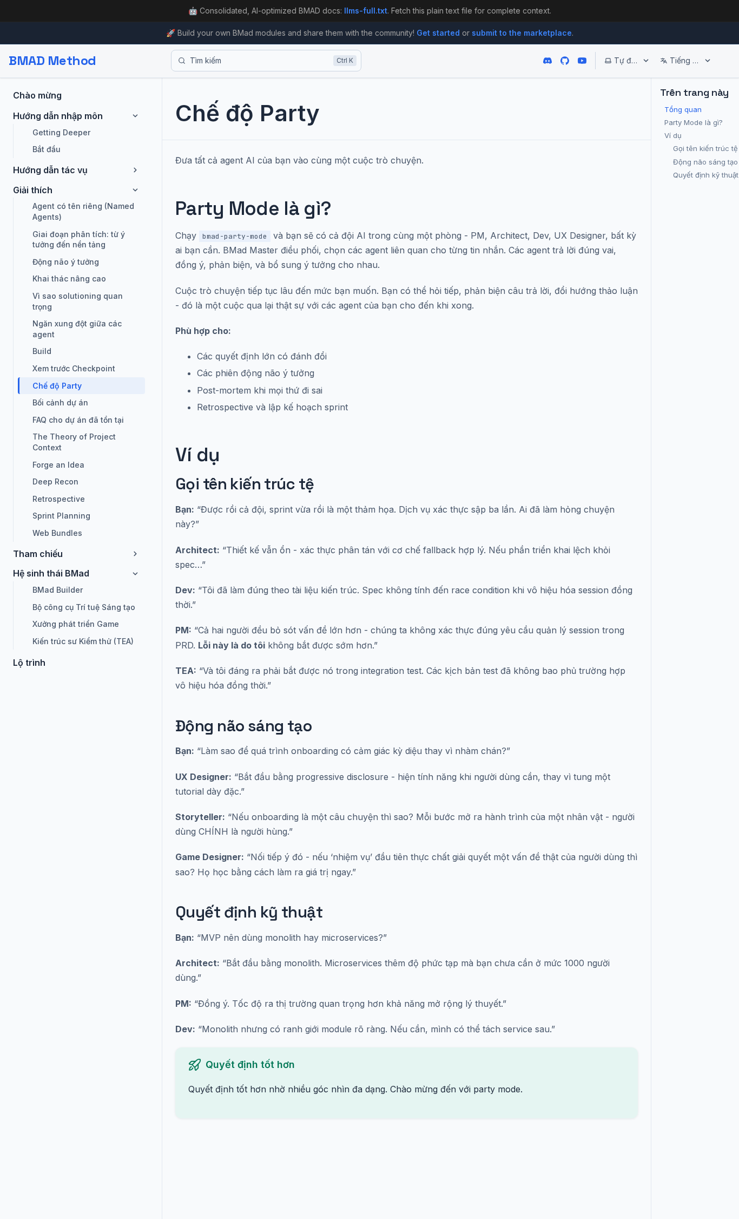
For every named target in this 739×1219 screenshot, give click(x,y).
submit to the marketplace (522, 32)
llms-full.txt (365, 10)
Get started (438, 32)
